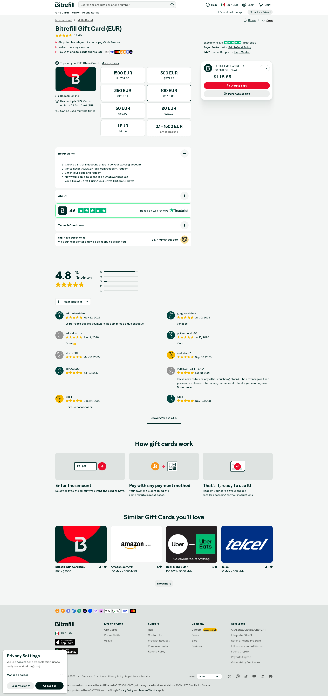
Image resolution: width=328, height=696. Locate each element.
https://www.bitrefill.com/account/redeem (100, 168)
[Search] (172, 5)
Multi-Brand (85, 20)
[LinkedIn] (262, 676)
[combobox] (124, 4)
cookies (21, 662)
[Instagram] (238, 676)
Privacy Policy (126, 690)
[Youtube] (254, 676)
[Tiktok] (246, 676)
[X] (230, 676)
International (63, 20)
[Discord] (271, 676)
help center (77, 241)
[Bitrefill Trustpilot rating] (92, 210)
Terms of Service (148, 690)
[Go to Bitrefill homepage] (64, 4)
